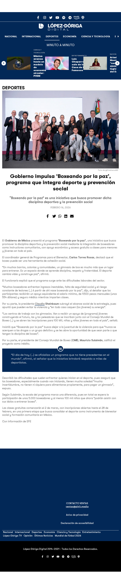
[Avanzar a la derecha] (118, 36)
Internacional (31, 36)
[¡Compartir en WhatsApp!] (59, 216)
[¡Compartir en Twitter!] (54, 216)
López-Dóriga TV (12, 535)
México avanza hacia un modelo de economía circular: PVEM (39, 66)
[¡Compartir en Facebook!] (47, 216)
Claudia (40, 303)
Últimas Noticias (43, 535)
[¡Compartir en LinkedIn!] (65, 216)
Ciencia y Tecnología (95, 36)
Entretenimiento (79, 56)
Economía (69, 36)
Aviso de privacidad (77, 515)
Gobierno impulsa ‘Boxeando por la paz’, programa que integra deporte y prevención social (60, 182)
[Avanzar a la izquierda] (3, 63)
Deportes (52, 36)
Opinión (28, 535)
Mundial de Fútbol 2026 (68, 535)
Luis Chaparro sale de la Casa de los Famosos (79, 65)
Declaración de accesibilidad (77, 523)
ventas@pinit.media (77, 506)
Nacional (11, 36)
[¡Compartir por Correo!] (72, 216)
